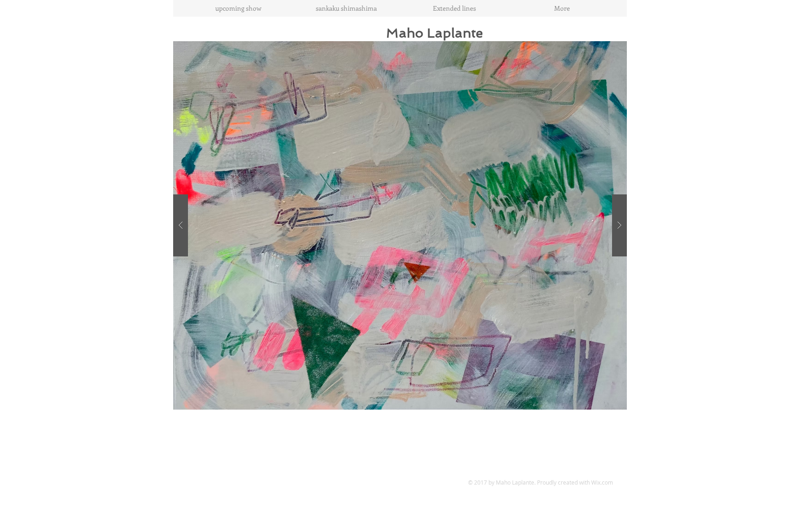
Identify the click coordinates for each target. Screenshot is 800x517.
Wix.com (602, 482)
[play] (602, 48)
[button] (400, 225)
